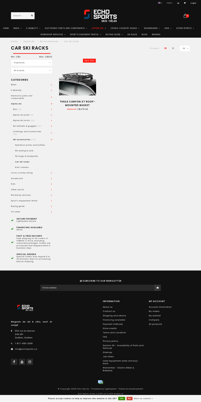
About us (108, 307)
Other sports (184, 28)
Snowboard (151, 28)
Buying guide (113, 34)
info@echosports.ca (26, 349)
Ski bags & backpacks (26, 156)
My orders (154, 311)
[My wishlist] (185, 3)
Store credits (110, 328)
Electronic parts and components (65, 28)
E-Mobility (32, 28)
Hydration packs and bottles (30, 145)
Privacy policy (110, 341)
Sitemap (107, 352)
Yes (122, 398)
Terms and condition (114, 332)
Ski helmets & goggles (27, 126)
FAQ (105, 336)
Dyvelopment (136, 389)
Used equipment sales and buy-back (121, 362)
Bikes (16, 28)
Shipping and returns (114, 315)
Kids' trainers (22, 167)
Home (6, 28)
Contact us (109, 311)
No (129, 398)
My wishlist (155, 315)
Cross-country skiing (124, 28)
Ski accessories (24, 139)
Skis (17, 109)
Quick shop (79, 100)
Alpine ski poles (23, 115)
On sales (132, 34)
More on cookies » (143, 398)
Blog (144, 34)
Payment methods (113, 324)
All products (155, 324)
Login (193, 3)
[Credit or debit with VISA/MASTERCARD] (100, 382)
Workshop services (52, 34)
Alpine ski (98, 28)
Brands (156, 34)
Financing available (114, 320)
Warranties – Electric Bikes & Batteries (118, 369)
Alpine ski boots (24, 120)
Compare (154, 320)
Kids (167, 28)
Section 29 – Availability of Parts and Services (123, 346)
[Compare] (178, 3)
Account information (160, 307)
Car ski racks (22, 162)
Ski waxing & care (24, 151)
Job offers (108, 356)
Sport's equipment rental (84, 34)
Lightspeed (110, 389)
